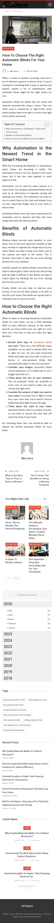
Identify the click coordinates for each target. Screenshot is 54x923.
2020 (8, 666)
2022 (8, 653)
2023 (8, 647)
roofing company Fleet (33, 720)
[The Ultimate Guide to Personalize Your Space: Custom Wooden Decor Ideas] (39, 512)
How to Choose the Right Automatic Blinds (25, 138)
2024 (8, 640)
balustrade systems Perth (14, 700)
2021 (8, 659)
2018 (8, 678)
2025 (8, 634)
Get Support (27, 906)
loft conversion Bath (11, 720)
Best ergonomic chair (38, 700)
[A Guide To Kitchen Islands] (15, 549)
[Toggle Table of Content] (45, 124)
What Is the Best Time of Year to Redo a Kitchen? (14, 478)
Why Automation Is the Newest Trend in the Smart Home (25, 130)
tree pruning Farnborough (13, 730)
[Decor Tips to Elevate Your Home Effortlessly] (15, 512)
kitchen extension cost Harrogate (17, 715)
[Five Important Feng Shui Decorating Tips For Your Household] (39, 549)
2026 (8, 604)
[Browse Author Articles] (27, 448)
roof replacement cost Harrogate (17, 725)
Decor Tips (8, 49)
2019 (8, 672)
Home (27, 828)
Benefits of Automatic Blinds (19, 135)
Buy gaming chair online (13, 705)
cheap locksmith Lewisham (14, 710)
